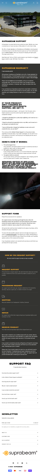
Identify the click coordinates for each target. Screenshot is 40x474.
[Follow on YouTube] (22, 463)
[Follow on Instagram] (18, 463)
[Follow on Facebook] (13, 463)
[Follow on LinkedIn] (26, 463)
